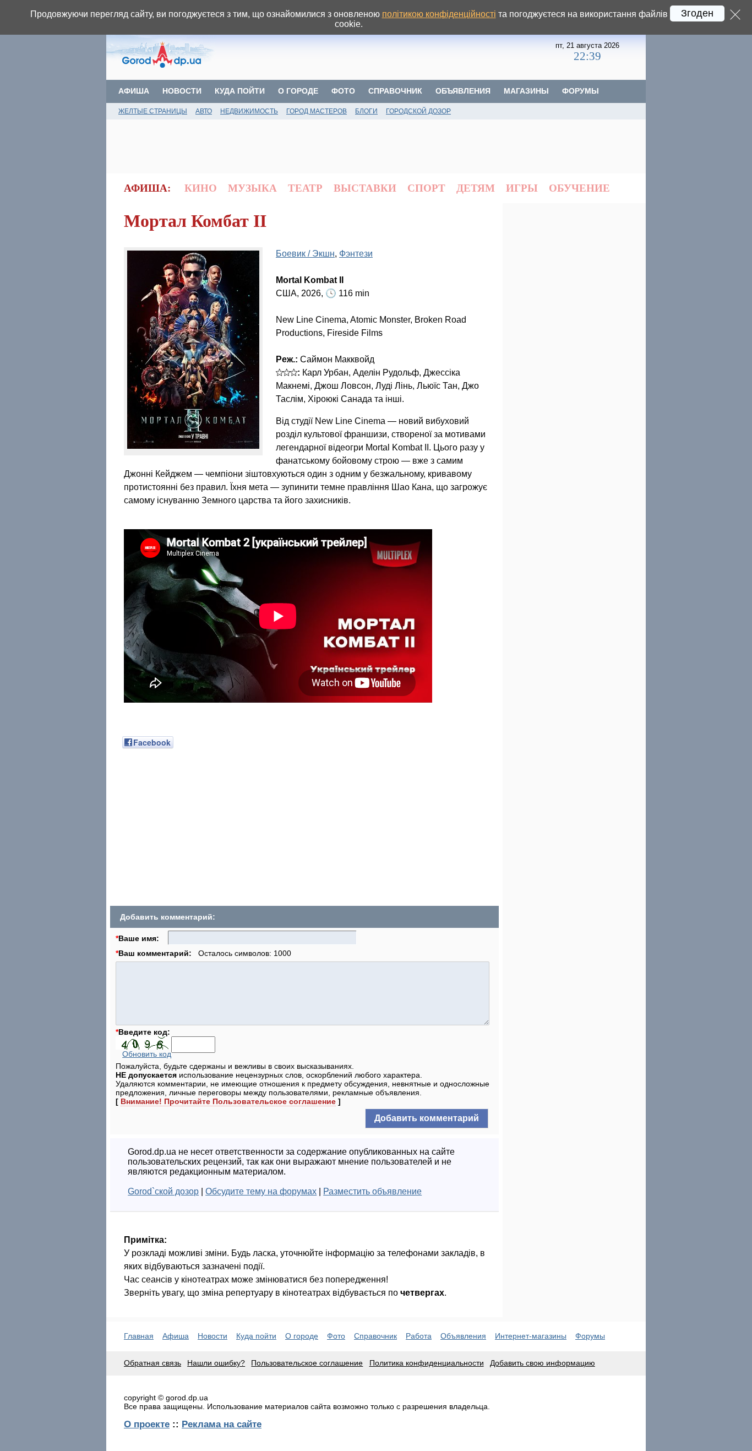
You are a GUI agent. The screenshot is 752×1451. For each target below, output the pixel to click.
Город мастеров (316, 111)
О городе (298, 90)
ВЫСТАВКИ (365, 188)
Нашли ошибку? (216, 1362)
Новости (181, 90)
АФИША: (147, 188)
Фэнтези (356, 253)
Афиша (133, 90)
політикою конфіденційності (439, 14)
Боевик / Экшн (305, 253)
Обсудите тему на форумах (261, 1191)
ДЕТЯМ (475, 188)
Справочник (395, 90)
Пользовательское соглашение (307, 1362)
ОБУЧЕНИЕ (579, 188)
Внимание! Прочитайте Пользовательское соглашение (228, 1101)
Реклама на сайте (221, 1424)
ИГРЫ (522, 188)
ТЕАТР (305, 188)
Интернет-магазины (530, 1336)
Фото (343, 90)
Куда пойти (240, 90)
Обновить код (146, 1054)
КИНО (200, 188)
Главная (139, 1336)
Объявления (463, 90)
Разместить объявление (372, 1191)
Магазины (526, 90)
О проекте (147, 1424)
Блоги (366, 111)
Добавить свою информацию (542, 1362)
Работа (419, 1336)
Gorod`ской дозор (163, 1191)
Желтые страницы (152, 111)
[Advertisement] (386, 52)
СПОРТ (426, 188)
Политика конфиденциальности (426, 1362)
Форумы (580, 90)
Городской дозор (418, 111)
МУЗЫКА (252, 188)
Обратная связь (152, 1362)
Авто (203, 111)
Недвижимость (249, 111)
